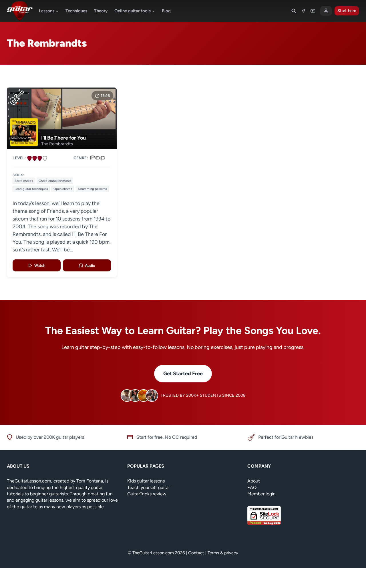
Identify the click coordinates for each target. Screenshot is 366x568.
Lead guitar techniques (31, 189)
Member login (261, 493)
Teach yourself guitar (148, 487)
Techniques (76, 10)
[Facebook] (303, 10)
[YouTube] (312, 10)
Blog (166, 10)
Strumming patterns (92, 189)
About (253, 481)
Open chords (62, 189)
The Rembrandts (57, 143)
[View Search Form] (293, 11)
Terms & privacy (223, 552)
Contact (196, 552)
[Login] (326, 11)
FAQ (251, 487)
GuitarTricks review (146, 493)
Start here (346, 10)
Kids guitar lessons (146, 481)
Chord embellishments (55, 181)
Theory (101, 10)
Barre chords (24, 181)
